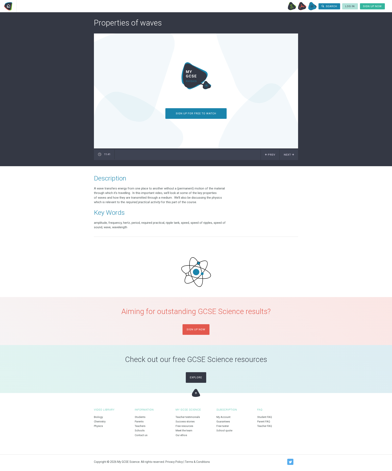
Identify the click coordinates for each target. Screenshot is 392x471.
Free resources (184, 426)
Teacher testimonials (188, 417)
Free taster (222, 426)
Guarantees (223, 421)
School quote (224, 430)
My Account (223, 417)
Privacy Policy (174, 461)
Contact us (141, 435)
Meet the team (184, 430)
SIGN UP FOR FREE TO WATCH (196, 113)
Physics (312, 6)
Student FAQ (264, 417)
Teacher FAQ (264, 426)
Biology (292, 6)
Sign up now (196, 329)
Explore (196, 377)
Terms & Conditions (197, 461)
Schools (140, 430)
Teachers (140, 426)
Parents (139, 421)
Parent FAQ (263, 421)
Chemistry (302, 6)
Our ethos (181, 435)
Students (140, 417)
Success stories (185, 421)
